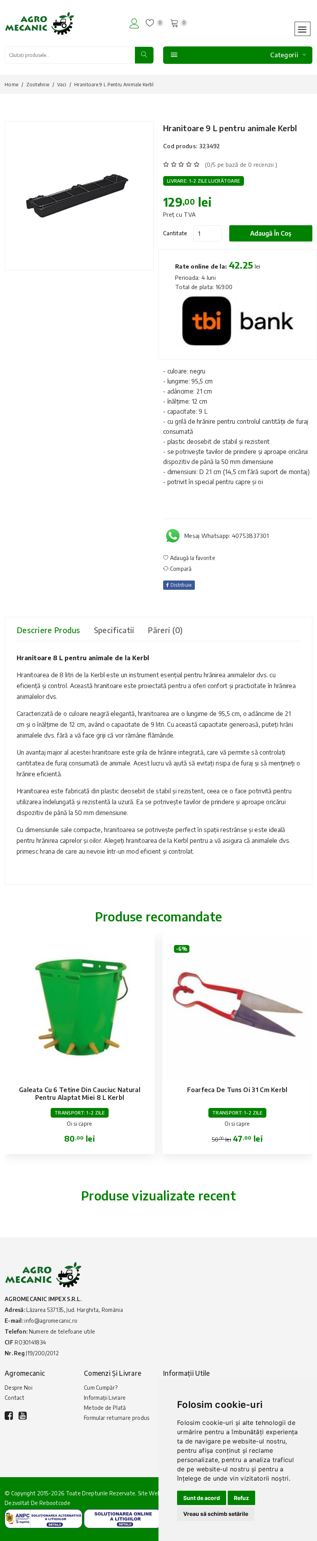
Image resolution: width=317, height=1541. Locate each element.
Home (11, 84)
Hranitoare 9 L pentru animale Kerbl (230, 128)
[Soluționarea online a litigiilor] (123, 1518)
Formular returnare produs (117, 1417)
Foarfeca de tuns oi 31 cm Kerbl (237, 1090)
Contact (14, 1397)
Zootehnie (37, 84)
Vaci (61, 84)
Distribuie (180, 585)
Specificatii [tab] (114, 630)
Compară (180, 568)
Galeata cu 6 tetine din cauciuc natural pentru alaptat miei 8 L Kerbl (79, 1093)
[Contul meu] (134, 23)
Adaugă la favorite (192, 558)
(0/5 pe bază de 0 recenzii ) (241, 164)
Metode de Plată (105, 1407)
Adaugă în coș (270, 233)
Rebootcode (54, 1503)
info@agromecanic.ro (50, 1320)
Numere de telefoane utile (62, 1331)
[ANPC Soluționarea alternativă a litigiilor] (43, 1518)
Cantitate (175, 233)
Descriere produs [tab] (48, 630)
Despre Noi (18, 1387)
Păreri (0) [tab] (165, 630)
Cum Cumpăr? (101, 1387)
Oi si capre (79, 1123)
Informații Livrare (105, 1397)
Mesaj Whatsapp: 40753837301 (226, 535)
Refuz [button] (241, 1498)
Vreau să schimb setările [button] (215, 1513)
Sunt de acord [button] (201, 1498)
